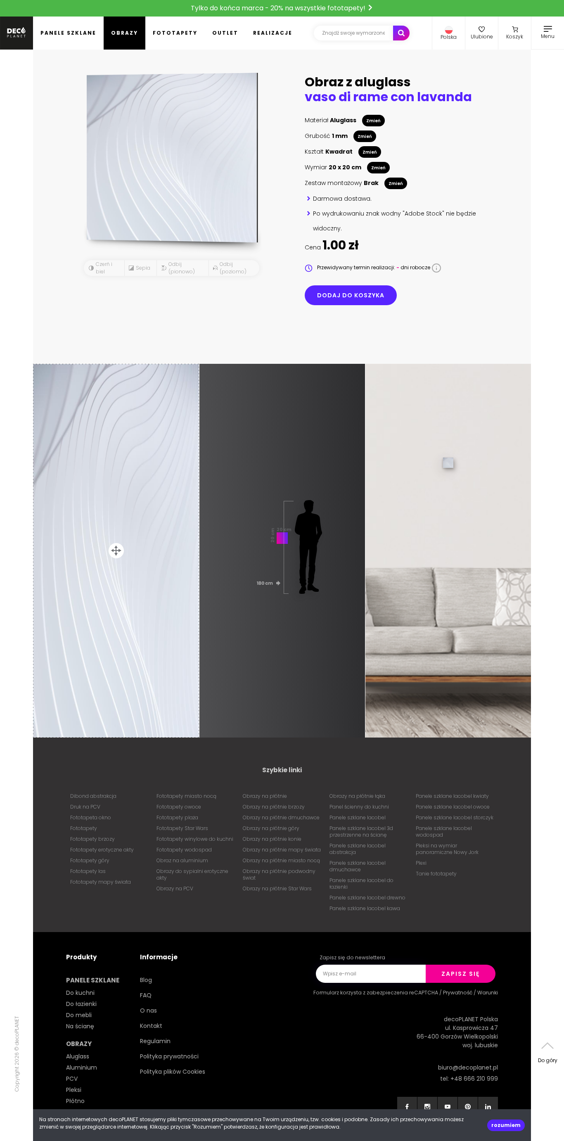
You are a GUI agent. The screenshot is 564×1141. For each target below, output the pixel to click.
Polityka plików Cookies (172, 1071)
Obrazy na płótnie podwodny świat (279, 874)
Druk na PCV (85, 806)
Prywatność (457, 992)
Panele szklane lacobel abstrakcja (357, 849)
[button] (448, 33)
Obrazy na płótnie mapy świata (282, 849)
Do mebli (79, 1015)
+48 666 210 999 (474, 1079)
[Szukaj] (401, 33)
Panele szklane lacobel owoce (453, 806)
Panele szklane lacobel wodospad (444, 831)
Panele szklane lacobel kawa (364, 908)
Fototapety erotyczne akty (102, 849)
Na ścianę (80, 1026)
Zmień (373, 121)
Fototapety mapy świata (100, 881)
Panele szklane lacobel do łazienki (361, 883)
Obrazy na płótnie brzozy (274, 806)
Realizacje (272, 32)
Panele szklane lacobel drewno (367, 897)
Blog (146, 980)
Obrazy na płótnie (265, 795)
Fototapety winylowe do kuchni (194, 838)
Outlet (225, 32)
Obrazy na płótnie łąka (357, 795)
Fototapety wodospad (184, 849)
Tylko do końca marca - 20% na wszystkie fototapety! (279, 8)
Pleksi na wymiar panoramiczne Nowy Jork (447, 849)
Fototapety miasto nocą (186, 795)
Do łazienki (81, 1004)
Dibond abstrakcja (93, 795)
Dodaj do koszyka (350, 295)
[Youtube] (447, 1107)
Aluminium (81, 1067)
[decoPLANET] (16, 33)
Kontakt (151, 1026)
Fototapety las (88, 871)
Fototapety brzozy (92, 838)
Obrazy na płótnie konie (272, 838)
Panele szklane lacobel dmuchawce (357, 866)
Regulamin (155, 1041)
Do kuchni (80, 993)
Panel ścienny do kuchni (359, 806)
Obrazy (124, 32)
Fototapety (175, 32)
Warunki (487, 992)
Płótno (75, 1101)
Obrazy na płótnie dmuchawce (281, 817)
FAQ (146, 995)
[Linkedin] (488, 1107)
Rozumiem (506, 1125)
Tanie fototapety (436, 873)
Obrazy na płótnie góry (271, 828)
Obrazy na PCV (174, 888)
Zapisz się (460, 974)
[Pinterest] (468, 1107)
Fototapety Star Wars (182, 828)
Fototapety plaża (177, 817)
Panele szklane (68, 32)
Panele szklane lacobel (357, 817)
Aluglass (77, 1056)
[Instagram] (427, 1107)
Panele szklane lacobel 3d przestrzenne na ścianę (361, 831)
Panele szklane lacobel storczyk (454, 817)
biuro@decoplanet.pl (468, 1067)
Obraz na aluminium (182, 860)
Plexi (421, 862)
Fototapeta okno (90, 817)
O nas (148, 1010)
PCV (72, 1079)
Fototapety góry (89, 860)
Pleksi (73, 1090)
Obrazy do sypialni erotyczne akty (192, 874)
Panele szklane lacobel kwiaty (452, 795)
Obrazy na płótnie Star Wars (277, 888)
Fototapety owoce (178, 806)
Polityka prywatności (169, 1056)
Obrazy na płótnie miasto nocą (281, 860)
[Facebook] (407, 1107)
